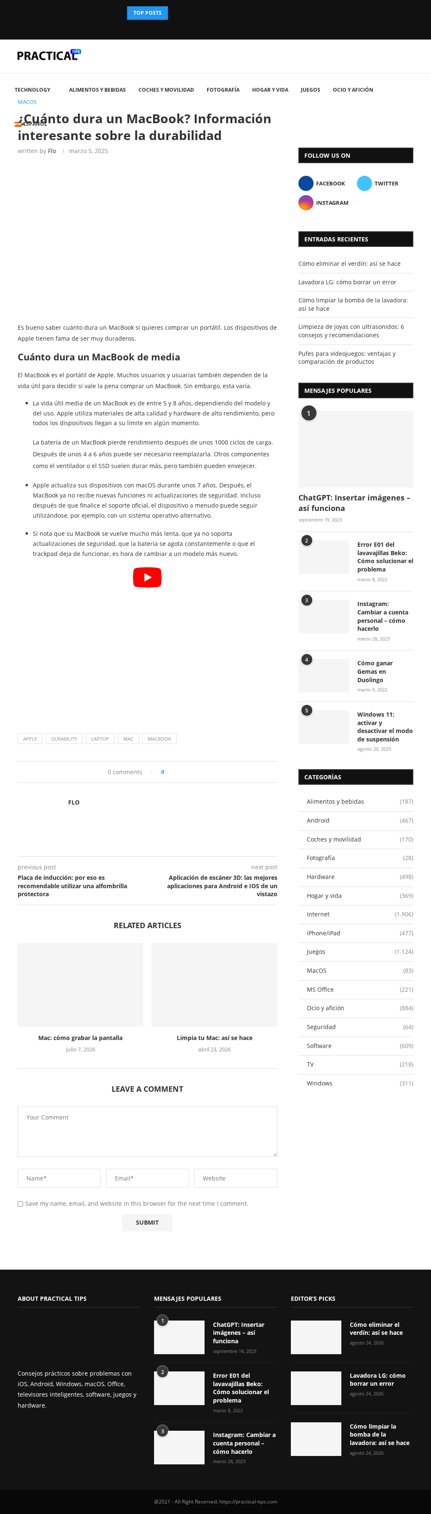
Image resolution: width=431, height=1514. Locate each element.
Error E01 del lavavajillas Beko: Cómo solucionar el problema (385, 556)
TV (360, 1064)
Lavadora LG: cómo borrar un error (347, 282)
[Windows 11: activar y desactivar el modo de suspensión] (323, 727)
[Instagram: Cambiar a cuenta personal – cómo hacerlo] (323, 616)
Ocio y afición (353, 89)
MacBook (159, 739)
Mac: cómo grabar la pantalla (80, 1038)
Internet (360, 914)
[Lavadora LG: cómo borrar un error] (316, 1388)
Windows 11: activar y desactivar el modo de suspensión (385, 726)
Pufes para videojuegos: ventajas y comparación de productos (347, 357)
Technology (32, 89)
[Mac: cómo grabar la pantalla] (80, 985)
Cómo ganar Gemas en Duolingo (375, 671)
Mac (128, 739)
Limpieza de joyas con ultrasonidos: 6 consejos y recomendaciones (351, 331)
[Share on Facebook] (173, 772)
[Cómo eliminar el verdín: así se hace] (316, 1337)
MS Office (360, 989)
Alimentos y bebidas (97, 89)
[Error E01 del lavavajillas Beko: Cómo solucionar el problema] (323, 557)
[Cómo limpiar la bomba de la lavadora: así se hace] (316, 1439)
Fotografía (223, 89)
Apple (30, 739)
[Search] (418, 160)
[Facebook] (208, 28)
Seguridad (360, 1027)
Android (360, 820)
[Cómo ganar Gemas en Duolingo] (323, 676)
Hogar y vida (270, 89)
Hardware (360, 877)
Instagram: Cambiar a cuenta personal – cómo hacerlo (382, 616)
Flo (74, 802)
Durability (64, 739)
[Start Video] (147, 640)
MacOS (360, 970)
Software (360, 1046)
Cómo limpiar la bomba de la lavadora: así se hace (380, 1434)
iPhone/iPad (360, 933)
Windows (360, 1083)
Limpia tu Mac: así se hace (215, 1038)
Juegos (310, 89)
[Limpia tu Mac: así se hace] (214, 985)
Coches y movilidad (166, 89)
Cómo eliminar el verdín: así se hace (349, 263)
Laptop (100, 739)
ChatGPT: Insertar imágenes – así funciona (354, 502)
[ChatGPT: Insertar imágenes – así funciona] (355, 449)
